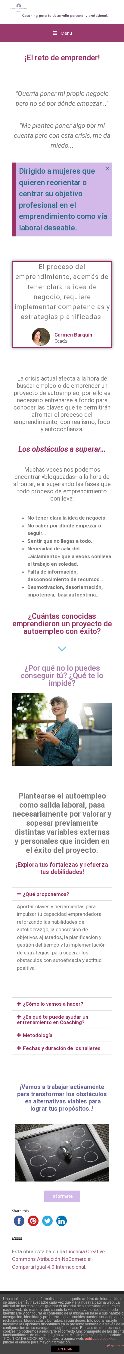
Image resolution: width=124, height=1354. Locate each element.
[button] (62, 1196)
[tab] (62, 894)
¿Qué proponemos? (46, 894)
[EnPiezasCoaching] (54, 10)
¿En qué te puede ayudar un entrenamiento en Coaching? (52, 1019)
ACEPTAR (65, 1349)
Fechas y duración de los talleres (62, 1048)
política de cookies (100, 1339)
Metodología (37, 1035)
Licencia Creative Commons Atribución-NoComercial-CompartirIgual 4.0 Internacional (58, 1259)
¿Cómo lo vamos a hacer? (53, 1004)
